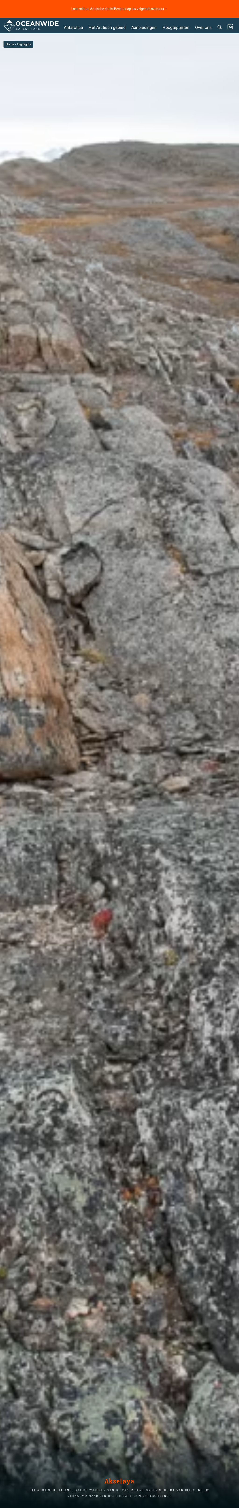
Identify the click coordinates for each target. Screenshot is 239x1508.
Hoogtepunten (175, 27)
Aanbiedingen (144, 27)
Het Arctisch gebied (107, 27)
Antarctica (73, 27)
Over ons (203, 27)
